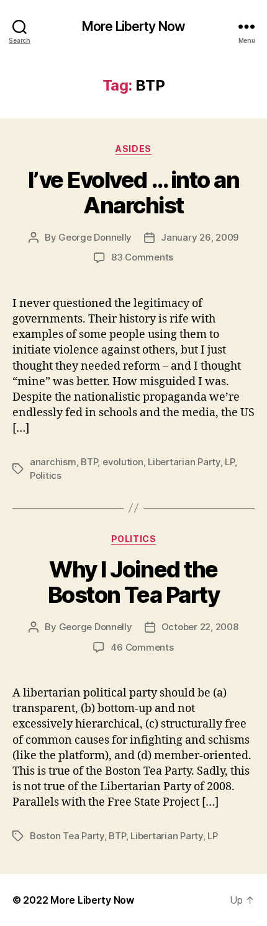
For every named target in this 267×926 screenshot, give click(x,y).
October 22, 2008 (199, 627)
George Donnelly (95, 237)
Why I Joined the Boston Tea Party (133, 582)
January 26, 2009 (199, 237)
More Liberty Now (133, 26)
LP (230, 462)
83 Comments (142, 257)
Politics (45, 475)
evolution (122, 462)
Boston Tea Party (67, 836)
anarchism (53, 462)
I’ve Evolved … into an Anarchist (133, 192)
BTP (89, 462)
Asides (133, 148)
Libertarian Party (184, 462)
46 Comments (142, 647)
